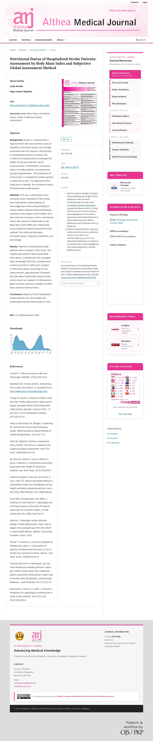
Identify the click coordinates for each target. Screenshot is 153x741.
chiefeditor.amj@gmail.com (25, 683)
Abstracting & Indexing (122, 142)
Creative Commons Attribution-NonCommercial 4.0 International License (85, 696)
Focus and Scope (120, 82)
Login (145, 2)
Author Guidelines (120, 90)
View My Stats (125, 414)
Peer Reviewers (119, 104)
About (60, 39)
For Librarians (113, 442)
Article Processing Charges (124, 157)
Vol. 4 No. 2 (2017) (38, 50)
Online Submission (122, 74)
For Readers (112, 433)
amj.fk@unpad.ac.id (22, 686)
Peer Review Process (121, 123)
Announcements (43, 39)
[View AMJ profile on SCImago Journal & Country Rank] (125, 221)
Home (12, 50)
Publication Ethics (120, 116)
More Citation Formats (73, 283)
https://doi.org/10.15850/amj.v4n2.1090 (29, 105)
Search (142, 39)
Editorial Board (119, 97)
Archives (26, 39)
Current (13, 39)
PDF (67, 139)
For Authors (112, 438)
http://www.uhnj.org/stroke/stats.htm (28, 391)
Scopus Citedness (120, 149)
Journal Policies (119, 130)
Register (135, 2)
